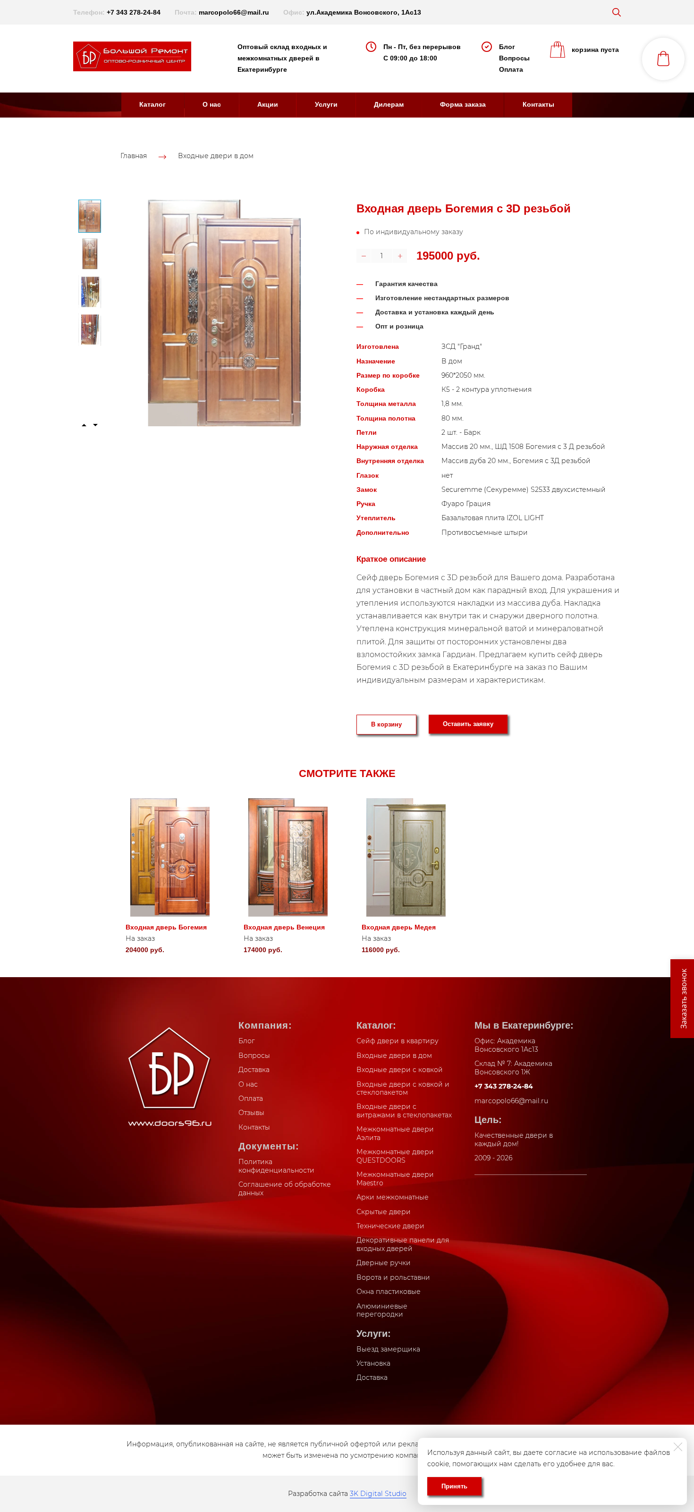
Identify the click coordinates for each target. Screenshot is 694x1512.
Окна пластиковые (388, 1291)
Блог (507, 47)
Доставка (254, 1069)
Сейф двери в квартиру (397, 1041)
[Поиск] (616, 12)
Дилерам (389, 104)
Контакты (538, 104)
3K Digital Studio (378, 1493)
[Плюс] (400, 256)
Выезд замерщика (388, 1349)
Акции (267, 104)
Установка (373, 1363)
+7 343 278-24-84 (134, 12)
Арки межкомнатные (392, 1197)
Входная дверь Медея (399, 927)
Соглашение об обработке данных (284, 1188)
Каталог (152, 104)
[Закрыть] (678, 1447)
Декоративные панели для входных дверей (402, 1244)
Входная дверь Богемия (166, 927)
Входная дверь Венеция (284, 927)
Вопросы (514, 58)
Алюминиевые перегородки (381, 1310)
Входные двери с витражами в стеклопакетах (404, 1110)
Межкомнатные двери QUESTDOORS (395, 1156)
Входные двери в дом (216, 156)
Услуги (326, 104)
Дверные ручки (383, 1263)
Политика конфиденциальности (276, 1165)
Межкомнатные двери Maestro (395, 1178)
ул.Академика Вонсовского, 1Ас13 (363, 12)
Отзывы (251, 1112)
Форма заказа (463, 104)
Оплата (511, 69)
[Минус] (363, 256)
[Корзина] (663, 59)
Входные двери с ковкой (399, 1069)
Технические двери (390, 1226)
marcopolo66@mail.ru (234, 12)
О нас (212, 104)
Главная (133, 156)
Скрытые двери (383, 1212)
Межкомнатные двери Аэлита (395, 1133)
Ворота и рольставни (393, 1277)
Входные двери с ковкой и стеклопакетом (402, 1088)
